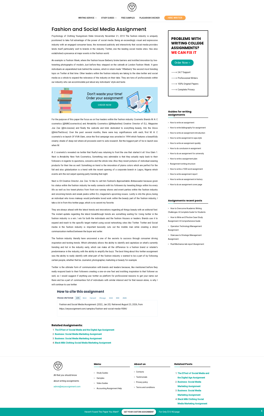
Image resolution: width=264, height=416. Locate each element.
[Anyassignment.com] (132, 10)
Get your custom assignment (139, 412)
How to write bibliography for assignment (188, 128)
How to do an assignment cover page (186, 184)
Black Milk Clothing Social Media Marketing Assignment (83, 342)
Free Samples (128, 18)
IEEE (117, 298)
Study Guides (107, 18)
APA (77, 298)
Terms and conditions (145, 387)
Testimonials (141, 377)
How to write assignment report (183, 174)
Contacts (140, 372)
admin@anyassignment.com (67, 386)
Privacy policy (142, 382)
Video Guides (102, 383)
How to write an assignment (182, 123)
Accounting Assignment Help (109, 388)
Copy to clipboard (67, 308)
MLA (84, 298)
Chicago (102, 298)
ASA (111, 298)
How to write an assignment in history (186, 179)
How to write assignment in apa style (186, 138)
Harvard (93, 298)
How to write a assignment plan (183, 159)
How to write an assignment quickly (185, 143)
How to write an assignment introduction (187, 133)
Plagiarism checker (149, 18)
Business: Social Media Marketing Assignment (78, 334)
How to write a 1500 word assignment (186, 169)
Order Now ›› (182, 62)
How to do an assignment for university (187, 153)
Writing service (86, 18)
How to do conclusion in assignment (185, 148)
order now (104, 105)
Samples (100, 378)
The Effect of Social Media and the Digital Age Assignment (84, 330)
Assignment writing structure (182, 164)
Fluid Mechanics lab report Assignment (187, 244)
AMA (125, 298)
